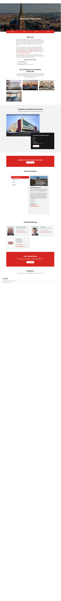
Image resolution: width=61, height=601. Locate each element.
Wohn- (31, 49)
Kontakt (48, 31)
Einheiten (36, 31)
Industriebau (30, 50)
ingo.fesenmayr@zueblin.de (34, 206)
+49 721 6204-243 (33, 205)
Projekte (24, 31)
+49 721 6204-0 (19, 244)
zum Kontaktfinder (30, 262)
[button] (26, 138)
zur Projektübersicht (30, 162)
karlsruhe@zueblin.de (21, 246)
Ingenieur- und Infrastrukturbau (21, 50)
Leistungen (12, 31)
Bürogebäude (36, 49)
